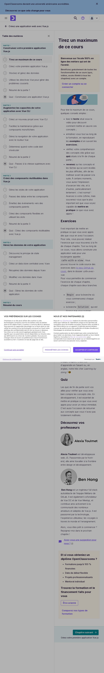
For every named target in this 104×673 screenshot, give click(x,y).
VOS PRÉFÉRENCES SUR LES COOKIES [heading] (22, 316)
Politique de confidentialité (12, 359)
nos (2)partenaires (66, 321)
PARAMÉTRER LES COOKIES (56, 350)
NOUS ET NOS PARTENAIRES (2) (69, 316)
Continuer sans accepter (14, 350)
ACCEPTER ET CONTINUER (86, 350)
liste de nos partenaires (78, 337)
